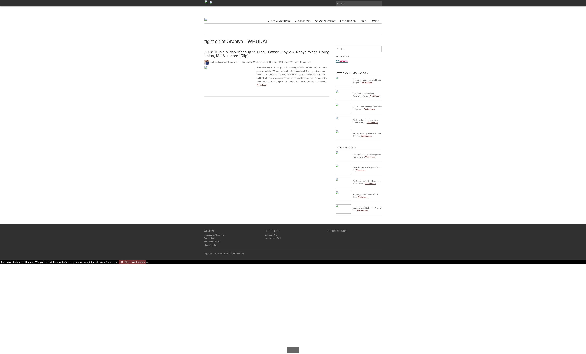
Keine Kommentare (302, 62)
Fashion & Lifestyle (236, 62)
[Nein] (147, 262)
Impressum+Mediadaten (214, 234)
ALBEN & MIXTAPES (279, 21)
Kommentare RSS (273, 238)
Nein (127, 262)
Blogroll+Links (210, 244)
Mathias (214, 62)
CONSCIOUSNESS (325, 21)
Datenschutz (209, 238)
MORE (376, 21)
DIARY (364, 21)
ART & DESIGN (348, 21)
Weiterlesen (262, 84)
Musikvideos (258, 62)
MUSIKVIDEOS (302, 21)
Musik (249, 62)
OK (121, 262)
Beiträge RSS (271, 234)
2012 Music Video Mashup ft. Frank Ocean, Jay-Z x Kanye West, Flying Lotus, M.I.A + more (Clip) (266, 53)
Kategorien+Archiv (212, 241)
